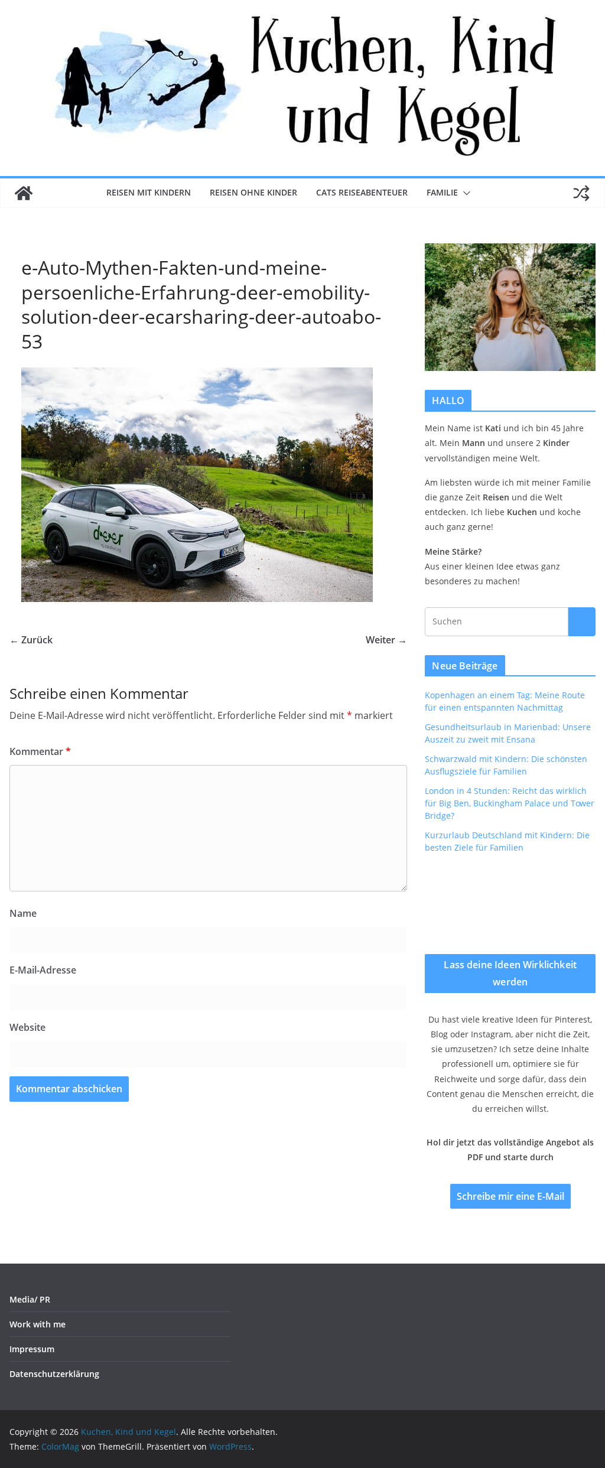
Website (27, 1027)
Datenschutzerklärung (54, 1373)
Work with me (37, 1324)
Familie (442, 192)
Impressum (31, 1349)
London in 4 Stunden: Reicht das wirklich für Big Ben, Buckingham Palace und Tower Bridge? (509, 803)
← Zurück (31, 639)
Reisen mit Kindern (148, 192)
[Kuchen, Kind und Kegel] (23, 193)
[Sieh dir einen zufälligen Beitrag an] (581, 193)
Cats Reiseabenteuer (362, 192)
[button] (464, 193)
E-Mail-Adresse (42, 970)
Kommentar (40, 751)
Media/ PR (29, 1299)
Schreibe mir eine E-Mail (510, 1196)
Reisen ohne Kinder (253, 192)
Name (23, 913)
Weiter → (386, 639)
